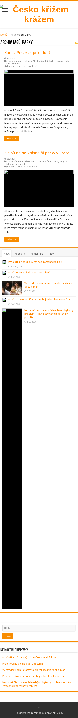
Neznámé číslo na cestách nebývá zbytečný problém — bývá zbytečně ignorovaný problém (48, 314)
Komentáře (37, 253)
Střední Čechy (47, 61)
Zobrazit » (11, 138)
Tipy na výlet (62, 61)
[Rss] (39, 708)
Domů (3, 34)
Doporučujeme (15, 61)
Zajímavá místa (12, 63)
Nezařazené (37, 161)
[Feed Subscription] (76, 42)
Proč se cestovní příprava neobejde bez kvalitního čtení (39, 299)
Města (36, 61)
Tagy (51, 253)
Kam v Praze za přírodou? (27, 52)
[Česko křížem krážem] (39, 13)
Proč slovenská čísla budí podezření (28, 272)
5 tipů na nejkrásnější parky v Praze (36, 153)
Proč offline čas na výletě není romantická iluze (35, 261)
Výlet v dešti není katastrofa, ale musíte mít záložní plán (33, 669)
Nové (7, 253)
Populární (20, 253)
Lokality (28, 61)
